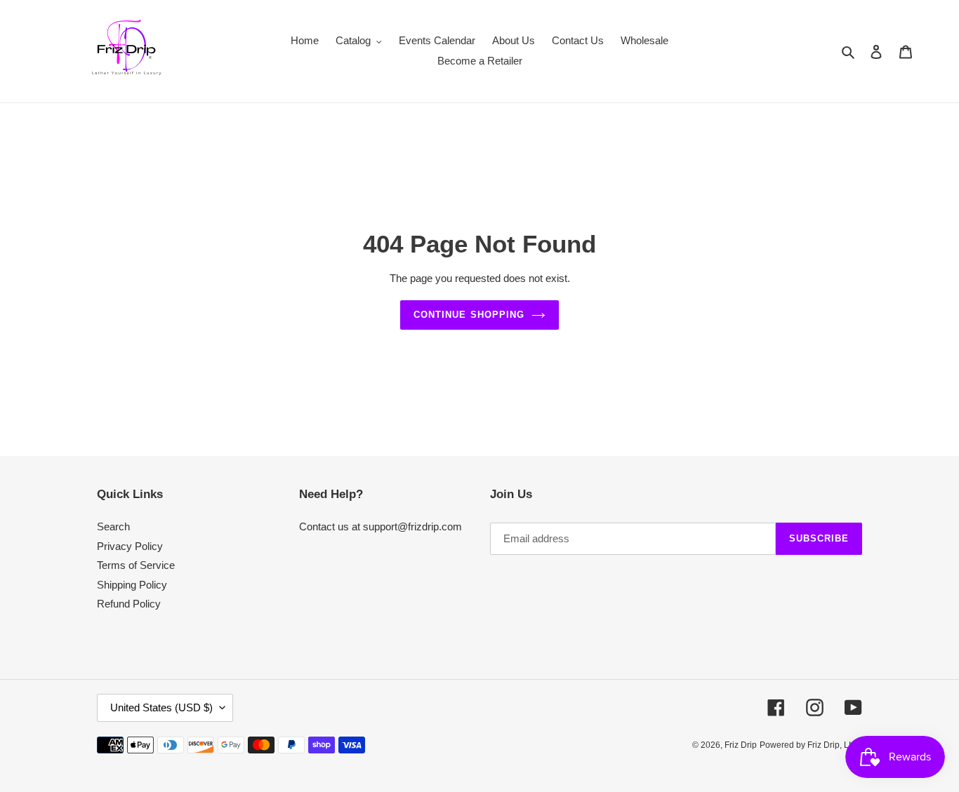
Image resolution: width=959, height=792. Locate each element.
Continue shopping (469, 314)
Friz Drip (741, 745)
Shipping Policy (132, 585)
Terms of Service (136, 565)
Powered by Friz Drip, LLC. (811, 745)
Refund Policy (129, 604)
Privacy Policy (130, 546)
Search (113, 526)
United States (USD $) (161, 707)
